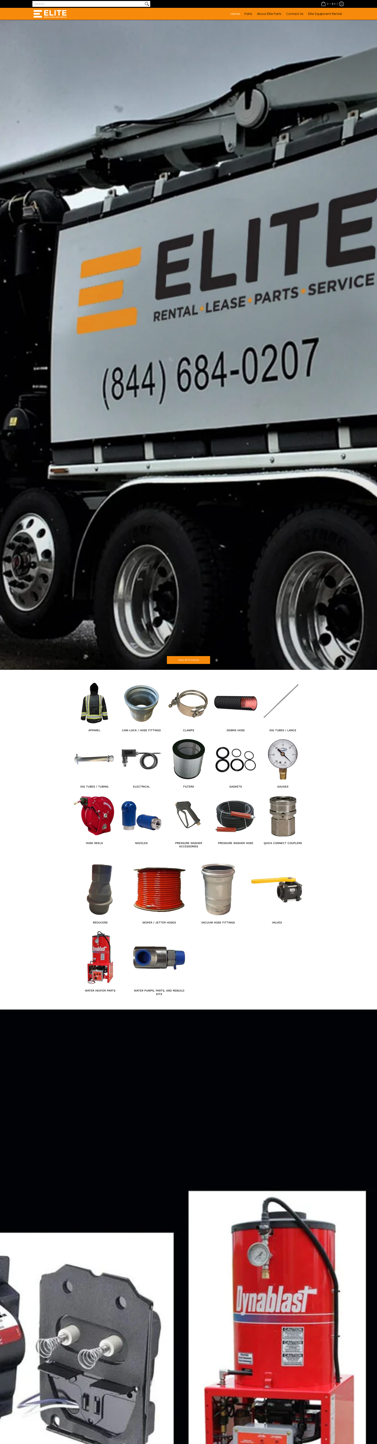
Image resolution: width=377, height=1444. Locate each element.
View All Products (188, 660)
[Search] (147, 4)
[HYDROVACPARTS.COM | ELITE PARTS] (50, 14)
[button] (328, 4)
